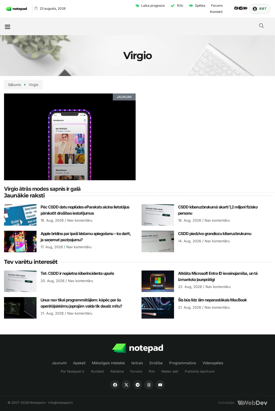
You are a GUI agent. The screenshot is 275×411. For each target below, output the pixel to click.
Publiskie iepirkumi (200, 371)
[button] (7, 26)
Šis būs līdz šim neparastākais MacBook (212, 299)
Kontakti (97, 371)
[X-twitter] (238, 8)
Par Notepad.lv (73, 371)
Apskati (79, 363)
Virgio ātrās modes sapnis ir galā (42, 189)
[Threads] (243, 8)
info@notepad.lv (60, 403)
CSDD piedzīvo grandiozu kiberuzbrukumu (214, 233)
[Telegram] (241, 8)
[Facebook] (236, 8)
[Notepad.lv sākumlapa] (137, 348)
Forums (136, 371)
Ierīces (137, 363)
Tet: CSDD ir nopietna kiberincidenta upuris (77, 273)
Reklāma (117, 371)
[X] (126, 384)
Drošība (156, 363)
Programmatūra (182, 363)
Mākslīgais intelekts (108, 363)
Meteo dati (169, 371)
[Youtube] (245, 8)
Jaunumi (59, 363)
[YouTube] (160, 384)
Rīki (152, 371)
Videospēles (212, 363)
